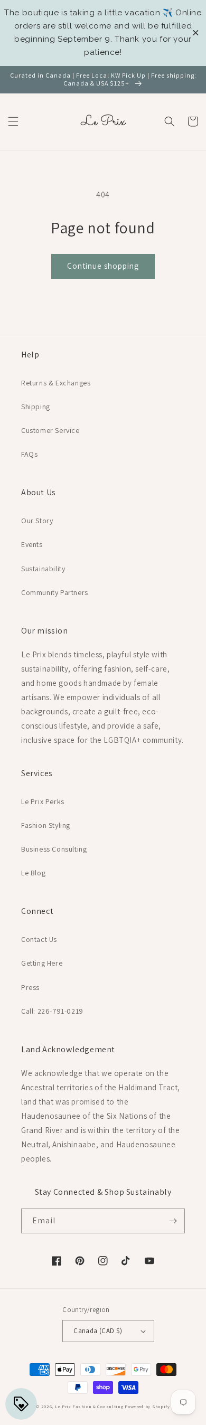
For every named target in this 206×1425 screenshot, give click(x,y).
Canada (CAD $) (98, 1330)
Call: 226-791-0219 (52, 1011)
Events (32, 544)
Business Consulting (54, 849)
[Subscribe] (172, 1221)
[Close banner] (196, 33)
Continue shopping (103, 266)
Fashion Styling (45, 825)
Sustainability (43, 568)
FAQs (29, 454)
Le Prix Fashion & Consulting (89, 1406)
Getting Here (41, 963)
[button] (13, 121)
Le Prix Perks (42, 801)
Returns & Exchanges (55, 383)
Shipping (35, 406)
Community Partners (54, 592)
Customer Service (50, 430)
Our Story (37, 520)
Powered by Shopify (147, 1406)
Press (30, 987)
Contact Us (39, 939)
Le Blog (33, 872)
